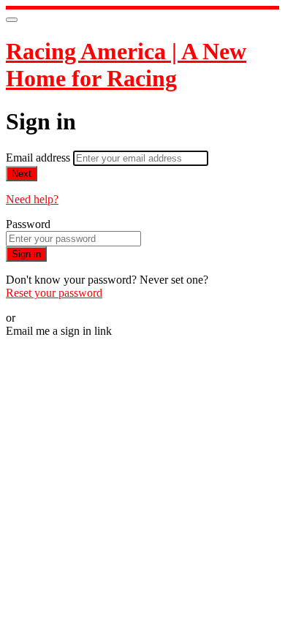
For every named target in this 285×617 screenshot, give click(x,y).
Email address (39, 157)
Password (28, 224)
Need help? (32, 199)
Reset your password (54, 293)
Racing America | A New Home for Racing (126, 64)
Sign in (26, 254)
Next (21, 173)
